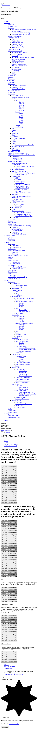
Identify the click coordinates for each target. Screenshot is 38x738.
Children (7, 280)
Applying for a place (18, 47)
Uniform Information (14, 278)
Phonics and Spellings (21, 341)
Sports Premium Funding (19, 171)
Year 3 (21, 118)
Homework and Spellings (22, 362)
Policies (10, 221)
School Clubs (12, 275)
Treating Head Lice (17, 268)
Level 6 (21, 110)
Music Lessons (12, 272)
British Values (12, 92)
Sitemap (6, 665)
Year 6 (21, 123)
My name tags (16, 262)
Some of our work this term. (23, 404)
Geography (15, 133)
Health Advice (12, 265)
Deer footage (15, 70)
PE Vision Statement (18, 169)
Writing (17, 125)
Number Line (23, 310)
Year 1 (21, 115)
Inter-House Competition (22, 184)
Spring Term (19, 405)
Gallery (10, 409)
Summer (21, 321)
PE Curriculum (16, 207)
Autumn (21, 318)
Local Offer (15, 232)
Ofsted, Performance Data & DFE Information (21, 155)
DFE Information (17, 160)
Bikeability (18, 206)
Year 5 (21, 122)
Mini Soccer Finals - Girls (23, 193)
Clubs (13, 209)
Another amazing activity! (23, 212)
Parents (6, 242)
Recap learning (23, 387)
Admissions (11, 82)
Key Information (9, 80)
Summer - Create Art (25, 351)
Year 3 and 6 (19, 199)
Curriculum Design (17, 95)
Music (13, 140)
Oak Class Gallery (20, 397)
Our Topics (18, 295)
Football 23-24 (19, 183)
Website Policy (8, 668)
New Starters (15, 288)
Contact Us (15, 227)
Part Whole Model (24, 311)
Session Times (16, 41)
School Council (12, 412)
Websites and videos (21, 285)
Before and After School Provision (18, 255)
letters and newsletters (21, 339)
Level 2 (21, 103)
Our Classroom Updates (22, 364)
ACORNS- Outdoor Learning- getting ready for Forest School (23, 58)
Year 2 (21, 117)
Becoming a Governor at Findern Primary (24, 29)
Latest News (11, 239)
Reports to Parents (17, 31)
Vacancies (11, 77)
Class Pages (11, 282)
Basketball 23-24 (20, 181)
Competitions (16, 176)
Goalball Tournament (21, 189)
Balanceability (19, 204)
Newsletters (11, 240)
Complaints (11, 79)
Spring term (22, 372)
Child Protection (16, 247)
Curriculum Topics (20, 316)
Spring (21, 320)
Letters (17, 333)
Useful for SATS (20, 407)
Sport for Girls (16, 164)
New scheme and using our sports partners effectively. (25, 173)
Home (6, 21)
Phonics (17, 100)
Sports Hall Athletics (21, 186)
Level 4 (21, 107)
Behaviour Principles (14, 90)
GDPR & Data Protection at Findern (18, 153)
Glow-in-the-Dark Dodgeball (23, 216)
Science (14, 130)
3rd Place (18, 191)
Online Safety (16, 245)
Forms (10, 259)
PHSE (13, 143)
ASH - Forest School (18, 61)
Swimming (15, 194)
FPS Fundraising (13, 260)
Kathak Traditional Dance (23, 214)
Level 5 (21, 108)
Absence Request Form (18, 89)
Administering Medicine (19, 267)
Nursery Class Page (17, 46)
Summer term (23, 374)
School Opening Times (14, 36)
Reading (17, 112)
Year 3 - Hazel (16, 354)
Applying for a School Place (16, 250)
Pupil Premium (12, 222)
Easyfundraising (16, 263)
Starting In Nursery (13, 37)
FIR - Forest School (17, 62)
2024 (16, 178)
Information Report (17, 229)
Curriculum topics (20, 346)
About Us (7, 23)
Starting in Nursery (13, 415)
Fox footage (15, 67)
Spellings (22, 324)
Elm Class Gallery (20, 334)
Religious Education (18, 146)
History (14, 135)
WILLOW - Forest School (19, 66)
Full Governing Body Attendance (21, 34)
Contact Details (12, 26)
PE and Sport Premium (14, 161)
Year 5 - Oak (15, 384)
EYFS (21, 113)
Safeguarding (12, 244)
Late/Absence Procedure (19, 85)
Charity (14, 219)
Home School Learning (22, 379)
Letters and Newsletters (22, 382)
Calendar (10, 237)
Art (13, 148)
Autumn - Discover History (27, 348)
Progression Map (17, 54)
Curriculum (11, 94)
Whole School (16, 283)
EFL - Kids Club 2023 (22, 188)
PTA (9, 273)
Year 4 (21, 120)
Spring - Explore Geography (27, 349)
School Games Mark (18, 201)
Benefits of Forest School (19, 52)
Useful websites (23, 389)
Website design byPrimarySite (13, 674)
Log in (6, 420)
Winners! (18, 179)
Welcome (11, 24)
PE (13, 131)
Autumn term (23, 371)
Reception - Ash (16, 296)
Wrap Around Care (17, 42)
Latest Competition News (19, 163)
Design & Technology (18, 138)
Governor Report (17, 230)
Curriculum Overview (25, 376)
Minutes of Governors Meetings (21, 33)
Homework (18, 336)
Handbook (15, 56)
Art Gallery (18, 287)
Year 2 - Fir (15, 338)
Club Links (15, 217)
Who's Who (11, 75)
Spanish (14, 141)
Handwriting (19, 127)
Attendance (11, 84)
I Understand (4, 727)
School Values (12, 224)
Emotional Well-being (14, 151)
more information (14, 724)
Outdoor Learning (17, 44)
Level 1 (21, 102)
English (14, 99)
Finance (10, 257)
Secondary (15, 254)
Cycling (14, 202)
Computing (15, 136)
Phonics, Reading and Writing (24, 301)
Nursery (6, 414)
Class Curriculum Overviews (20, 97)
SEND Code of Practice (19, 234)
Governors (11, 28)
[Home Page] (5, 5)
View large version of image (9, 466)
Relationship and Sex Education (24, 145)
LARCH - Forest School (19, 64)
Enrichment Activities (18, 211)
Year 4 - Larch (16, 367)
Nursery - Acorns (17, 290)
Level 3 (21, 105)
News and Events (9, 235)
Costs (13, 39)
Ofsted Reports (16, 156)
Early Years (15, 252)
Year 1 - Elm (15, 315)
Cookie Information (10, 666)
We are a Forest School (15, 51)
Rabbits (14, 74)
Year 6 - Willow (16, 400)
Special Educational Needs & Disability (19, 226)
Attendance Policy (17, 87)
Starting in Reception (14, 49)
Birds (13, 72)
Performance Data (17, 158)
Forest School (16, 150)
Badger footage (16, 69)
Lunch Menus (12, 270)
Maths (13, 128)
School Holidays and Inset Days (17, 277)
